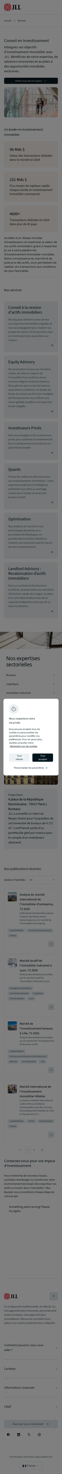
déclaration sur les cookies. (24, 746)
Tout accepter (42, 757)
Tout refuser (19, 757)
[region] (31, 737)
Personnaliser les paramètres (31, 768)
